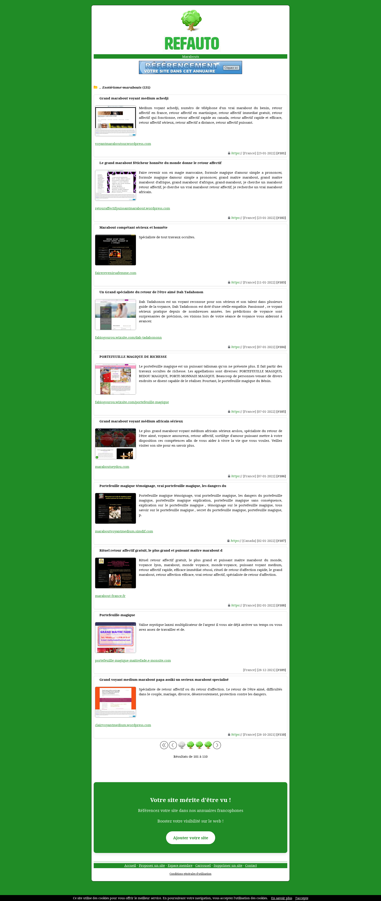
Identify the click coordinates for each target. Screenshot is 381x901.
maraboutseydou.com (112, 466)
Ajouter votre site (190, 837)
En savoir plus (281, 898)
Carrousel (203, 865)
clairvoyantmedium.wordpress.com (123, 725)
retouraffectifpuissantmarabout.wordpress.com (132, 208)
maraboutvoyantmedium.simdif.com (124, 531)
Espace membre (180, 865)
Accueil (130, 865)
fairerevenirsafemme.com (115, 272)
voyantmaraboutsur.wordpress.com (123, 143)
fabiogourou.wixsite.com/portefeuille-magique (132, 402)
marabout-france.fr (110, 595)
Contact (251, 865)
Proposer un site (152, 865)
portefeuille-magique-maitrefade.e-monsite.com (133, 660)
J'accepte (301, 898)
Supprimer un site (228, 865)
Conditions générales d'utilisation (190, 874)
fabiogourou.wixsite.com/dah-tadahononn (128, 337)
